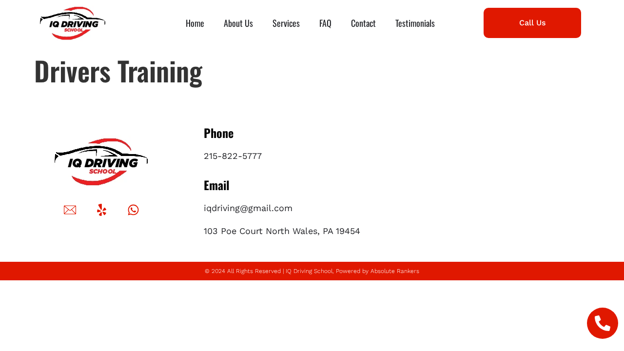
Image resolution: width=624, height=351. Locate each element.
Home (195, 23)
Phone (219, 132)
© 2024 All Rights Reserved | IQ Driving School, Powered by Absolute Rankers (312, 271)
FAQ (325, 23)
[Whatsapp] (133, 209)
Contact (363, 23)
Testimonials (415, 23)
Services (286, 23)
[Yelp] (102, 209)
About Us (238, 23)
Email (217, 185)
